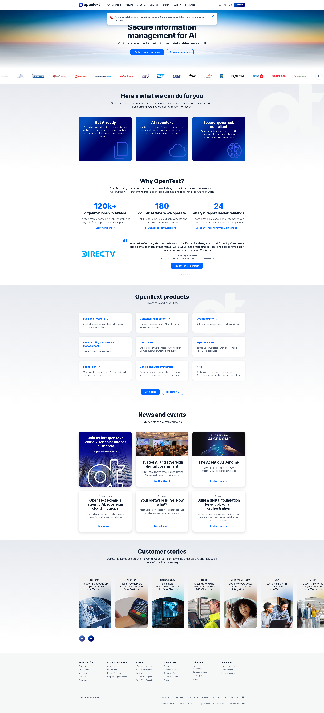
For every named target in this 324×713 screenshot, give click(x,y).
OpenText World (171, 673)
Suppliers (83, 680)
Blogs (166, 680)
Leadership (112, 670)
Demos (195, 679)
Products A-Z (172, 392)
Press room (169, 666)
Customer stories (199, 672)
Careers (82, 666)
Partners (82, 677)
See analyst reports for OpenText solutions (217, 228)
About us (111, 666)
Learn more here (104, 228)
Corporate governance (117, 677)
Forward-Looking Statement (214, 697)
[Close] (213, 16)
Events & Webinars (172, 670)
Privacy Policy (165, 697)
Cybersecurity (142, 673)
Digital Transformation (145, 680)
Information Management (146, 666)
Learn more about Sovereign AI (160, 228)
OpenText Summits (172, 677)
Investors (83, 673)
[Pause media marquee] (319, 76)
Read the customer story (187, 262)
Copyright (165, 703)
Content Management (145, 677)
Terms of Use (179, 697)
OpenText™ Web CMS (236, 703)
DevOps (139, 684)
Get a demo (150, 392)
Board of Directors (115, 673)
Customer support (228, 673)
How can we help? (228, 666)
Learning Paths (198, 676)
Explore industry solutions (147, 52)
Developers (84, 670)
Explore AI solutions (179, 52)
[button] (114, 4)
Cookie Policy (192, 697)
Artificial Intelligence (144, 670)
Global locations (227, 670)
